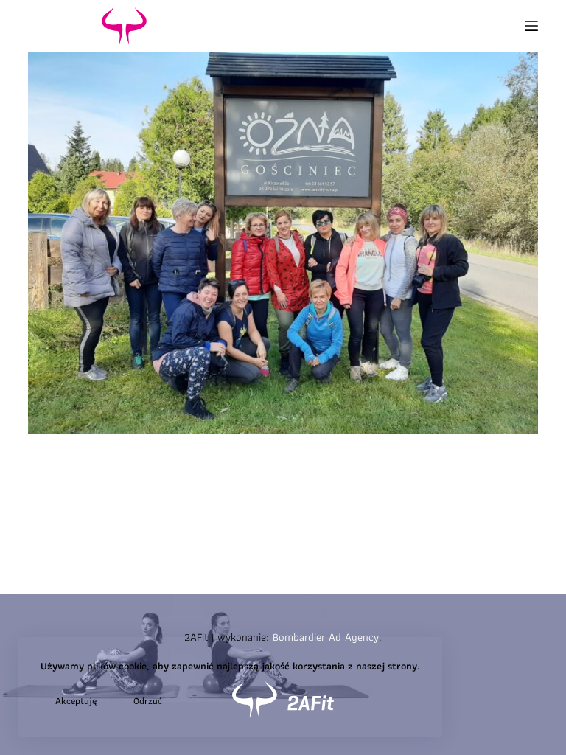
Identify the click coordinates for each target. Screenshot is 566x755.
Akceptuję (76, 701)
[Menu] (531, 25)
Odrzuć (147, 701)
